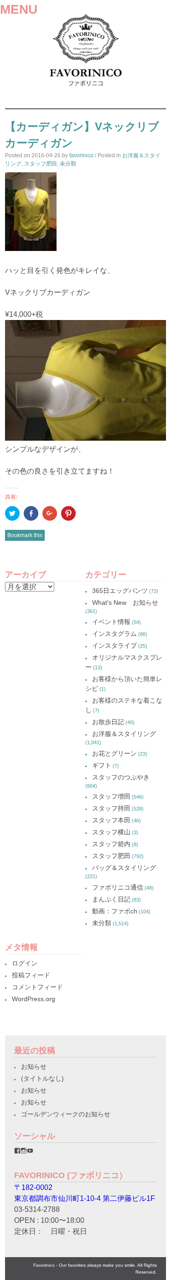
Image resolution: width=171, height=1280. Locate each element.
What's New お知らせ (125, 602)
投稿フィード (31, 975)
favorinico (81, 155)
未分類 (68, 163)
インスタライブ (114, 645)
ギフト (101, 765)
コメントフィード (37, 987)
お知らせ (34, 1066)
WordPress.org (33, 999)
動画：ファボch (114, 911)
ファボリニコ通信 (117, 887)
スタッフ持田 (111, 808)
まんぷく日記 (111, 899)
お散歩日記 (108, 721)
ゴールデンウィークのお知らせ (65, 1114)
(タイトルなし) (42, 1078)
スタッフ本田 (111, 820)
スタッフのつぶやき (121, 777)
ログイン (24, 963)
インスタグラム (114, 633)
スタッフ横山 (111, 832)
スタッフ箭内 (111, 844)
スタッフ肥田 (40, 163)
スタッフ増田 (111, 796)
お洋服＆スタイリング (124, 733)
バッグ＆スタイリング (124, 867)
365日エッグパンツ (120, 590)
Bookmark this (24, 535)
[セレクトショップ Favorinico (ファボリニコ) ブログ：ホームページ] (85, 89)
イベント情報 (111, 621)
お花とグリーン (114, 753)
